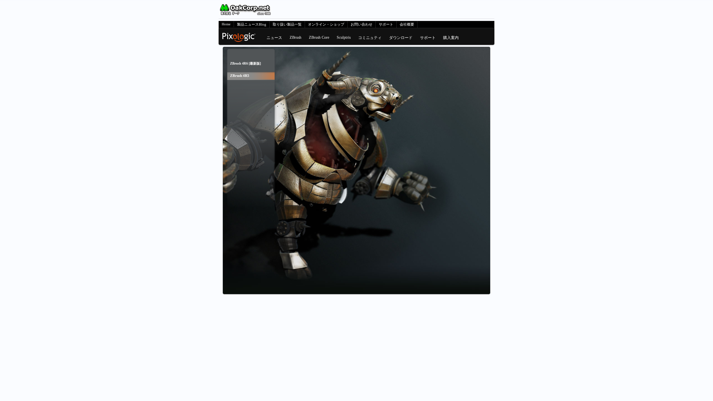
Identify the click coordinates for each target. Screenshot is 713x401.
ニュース (274, 37)
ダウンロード (400, 37)
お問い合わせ (361, 24)
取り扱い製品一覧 (287, 24)
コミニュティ (370, 37)
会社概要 (407, 24)
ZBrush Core (319, 37)
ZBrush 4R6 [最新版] (245, 63)
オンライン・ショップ (326, 24)
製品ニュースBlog (251, 24)
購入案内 (451, 37)
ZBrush (295, 37)
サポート (386, 24)
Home (226, 24)
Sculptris (344, 37)
